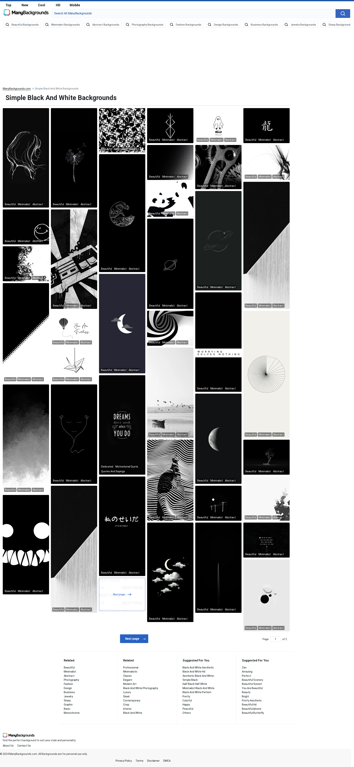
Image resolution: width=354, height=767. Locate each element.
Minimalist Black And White (198, 688)
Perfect (246, 675)
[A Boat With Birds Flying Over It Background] (170, 392)
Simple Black (190, 679)
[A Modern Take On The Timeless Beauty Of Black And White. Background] (122, 130)
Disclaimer (153, 760)
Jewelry (68, 696)
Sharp (67, 700)
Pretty (186, 696)
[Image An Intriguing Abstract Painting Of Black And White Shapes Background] (26, 263)
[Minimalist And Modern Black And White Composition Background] (122, 323)
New (25, 5)
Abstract (69, 675)
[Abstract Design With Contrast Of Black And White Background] (218, 341)
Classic (127, 675)
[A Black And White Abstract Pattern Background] (266, 595)
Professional (130, 667)
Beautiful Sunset (252, 683)
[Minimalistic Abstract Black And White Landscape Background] (266, 162)
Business (69, 692)
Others (187, 712)
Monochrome (72, 712)
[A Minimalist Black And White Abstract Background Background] (170, 263)
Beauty (246, 692)
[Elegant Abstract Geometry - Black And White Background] (74, 364)
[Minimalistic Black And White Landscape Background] (218, 125)
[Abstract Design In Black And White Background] (170, 572)
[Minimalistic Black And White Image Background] (266, 457)
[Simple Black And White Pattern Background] (170, 125)
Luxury (127, 692)
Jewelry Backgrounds (303, 24)
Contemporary (131, 700)
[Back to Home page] (26, 13)
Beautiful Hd (249, 704)
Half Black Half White (195, 683)
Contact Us (24, 745)
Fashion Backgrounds (188, 24)
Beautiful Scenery (252, 679)
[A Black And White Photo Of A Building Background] (266, 245)
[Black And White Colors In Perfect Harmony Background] (218, 438)
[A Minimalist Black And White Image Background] (266, 374)
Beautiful (69, 667)
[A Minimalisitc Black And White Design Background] (170, 199)
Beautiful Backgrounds (25, 24)
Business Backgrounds (264, 24)
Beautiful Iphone (251, 708)
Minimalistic (130, 671)
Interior (127, 708)
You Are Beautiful (252, 688)
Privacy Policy (124, 760)
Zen (244, 667)
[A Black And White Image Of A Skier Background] (26, 438)
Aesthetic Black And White (198, 675)
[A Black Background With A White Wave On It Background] (122, 212)
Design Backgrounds (226, 24)
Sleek (126, 696)
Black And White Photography (140, 688)
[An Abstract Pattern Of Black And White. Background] (122, 526)
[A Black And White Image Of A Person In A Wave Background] (170, 480)
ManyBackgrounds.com (17, 88)
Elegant (127, 679)
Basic (67, 708)
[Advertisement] (177, 57)
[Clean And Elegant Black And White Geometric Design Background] (74, 157)
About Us (8, 745)
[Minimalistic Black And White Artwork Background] (74, 259)
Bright (245, 696)
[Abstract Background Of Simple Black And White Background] (266, 125)
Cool (41, 5)
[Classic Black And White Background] (218, 166)
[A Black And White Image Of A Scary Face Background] (26, 544)
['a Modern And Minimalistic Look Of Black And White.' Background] (266, 539)
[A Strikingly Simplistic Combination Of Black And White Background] (170, 162)
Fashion (68, 683)
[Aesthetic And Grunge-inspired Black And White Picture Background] (74, 433)
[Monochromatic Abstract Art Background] (74, 549)
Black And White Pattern (197, 692)
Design (68, 688)
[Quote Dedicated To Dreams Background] (122, 424)
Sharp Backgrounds (340, 24)
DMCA (167, 760)
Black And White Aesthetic (198, 667)
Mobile (75, 5)
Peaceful (188, 708)
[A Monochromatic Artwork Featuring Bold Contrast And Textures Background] (26, 157)
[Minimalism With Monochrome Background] (218, 503)
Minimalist (70, 671)
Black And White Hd (194, 671)
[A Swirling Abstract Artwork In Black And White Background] (26, 226)
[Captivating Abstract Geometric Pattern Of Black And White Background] (218, 240)
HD (58, 5)
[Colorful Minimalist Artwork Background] (74, 328)
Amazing (247, 671)
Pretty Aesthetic (252, 700)
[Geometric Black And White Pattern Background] (170, 328)
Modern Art (129, 683)
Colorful (187, 700)
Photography (71, 679)
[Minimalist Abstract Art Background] (266, 498)
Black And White (132, 712)
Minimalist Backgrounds (65, 24)
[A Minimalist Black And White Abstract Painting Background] (218, 567)
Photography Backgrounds (147, 24)
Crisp (126, 704)
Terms (139, 760)
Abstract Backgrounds (105, 24)
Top (8, 5)
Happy (186, 704)
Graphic (68, 704)
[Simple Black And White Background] (26, 332)
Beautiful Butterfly (253, 712)
